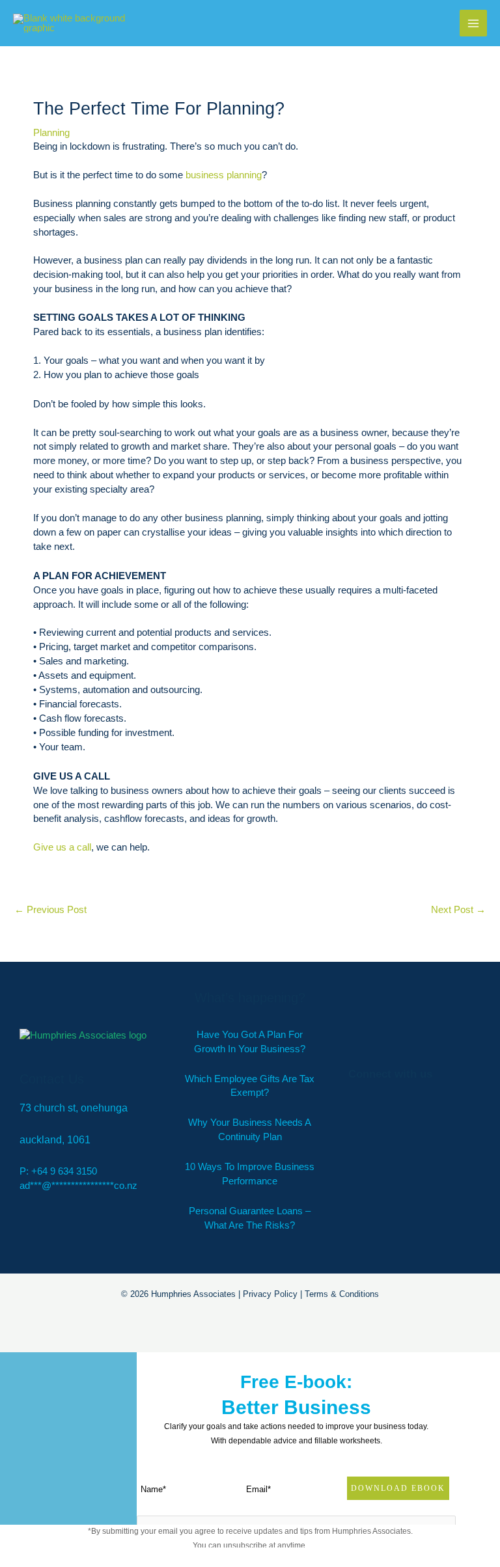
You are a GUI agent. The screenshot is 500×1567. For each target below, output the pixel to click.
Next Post (458, 910)
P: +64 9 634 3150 (58, 1171)
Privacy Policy (270, 1294)
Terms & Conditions (342, 1294)
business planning (224, 175)
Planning (51, 133)
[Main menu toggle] (473, 23)
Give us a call (62, 847)
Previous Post (50, 910)
